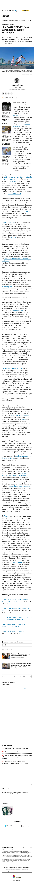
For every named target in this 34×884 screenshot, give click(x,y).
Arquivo (4, 803)
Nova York (13, 181)
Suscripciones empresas (11, 871)
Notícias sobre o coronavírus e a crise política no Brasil (21, 654)
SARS (24, 420)
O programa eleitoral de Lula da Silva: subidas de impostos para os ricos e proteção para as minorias (17, 756)
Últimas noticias (7, 745)
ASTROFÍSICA (29, 20)
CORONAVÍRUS (5, 20)
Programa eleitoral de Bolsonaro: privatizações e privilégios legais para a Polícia (15, 762)
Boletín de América (8, 788)
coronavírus (17, 115)
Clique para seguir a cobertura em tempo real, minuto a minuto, (15, 600)
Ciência (5, 16)
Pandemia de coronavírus (9, 24)
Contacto (6, 867)
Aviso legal (20, 867)
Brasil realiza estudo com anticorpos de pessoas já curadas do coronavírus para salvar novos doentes (6, 161)
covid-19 (13, 237)
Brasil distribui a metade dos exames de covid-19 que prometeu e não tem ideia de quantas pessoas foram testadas (6, 118)
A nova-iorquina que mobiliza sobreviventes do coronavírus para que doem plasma (21, 665)
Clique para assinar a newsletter (14, 631)
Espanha (7, 516)
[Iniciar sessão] (31, 10)
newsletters (5, 785)
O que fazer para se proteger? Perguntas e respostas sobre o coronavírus (17, 618)
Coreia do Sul (25, 211)
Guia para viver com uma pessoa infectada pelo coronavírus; (14, 625)
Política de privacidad (10, 869)
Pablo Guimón (14, 669)
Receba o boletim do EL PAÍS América (13, 642)
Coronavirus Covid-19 (19, 676)
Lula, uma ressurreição (11, 752)
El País (12, 657)
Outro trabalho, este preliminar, (19, 486)
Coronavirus (10, 676)
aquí (25, 688)
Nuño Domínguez (17, 85)
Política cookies (26, 867)
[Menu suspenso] (3, 10)
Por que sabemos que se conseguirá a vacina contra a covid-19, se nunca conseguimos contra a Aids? (6, 140)
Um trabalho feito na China (12, 368)
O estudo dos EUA (8, 222)
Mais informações (5, 684)
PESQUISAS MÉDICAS (13, 20)
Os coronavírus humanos (20, 415)
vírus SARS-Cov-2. (14, 194)
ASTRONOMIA (22, 20)
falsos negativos (7, 287)
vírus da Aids (17, 562)
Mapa (16, 869)
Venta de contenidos (12, 867)
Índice (20, 871)
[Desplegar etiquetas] (31, 676)
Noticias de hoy (25, 871)
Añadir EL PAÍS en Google (9, 97)
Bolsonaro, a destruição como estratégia (16, 748)
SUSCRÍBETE (25, 10)
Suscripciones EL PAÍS (23, 869)
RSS (17, 871)
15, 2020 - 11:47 (17, 87)
